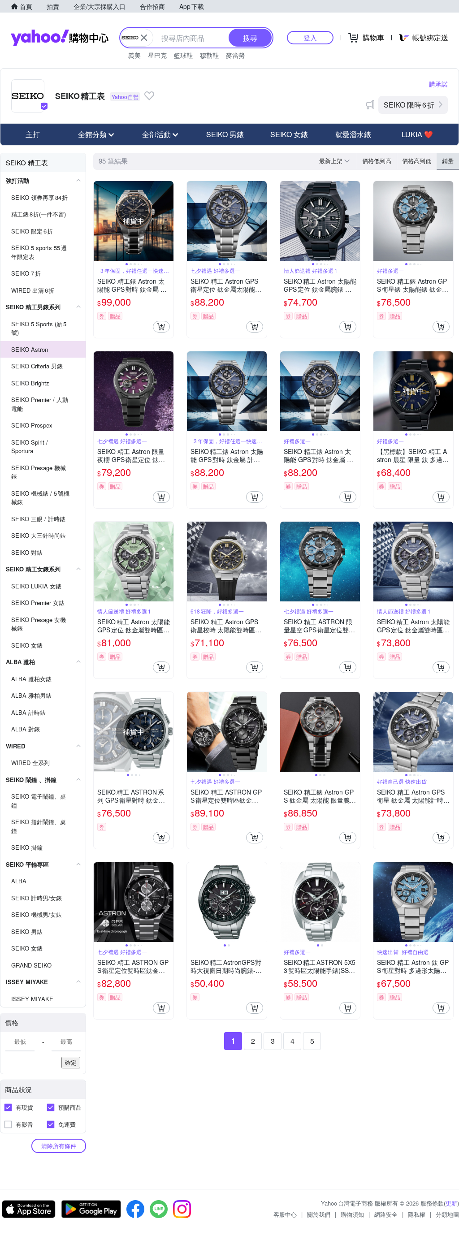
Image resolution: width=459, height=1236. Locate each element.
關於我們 (318, 1214)
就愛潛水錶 (353, 134)
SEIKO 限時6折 (409, 104)
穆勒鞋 (209, 55)
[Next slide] (167, 221)
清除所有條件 (58, 1145)
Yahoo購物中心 (59, 37)
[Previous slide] (99, 221)
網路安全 (386, 1214)
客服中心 (285, 1214)
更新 (451, 1203)
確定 (71, 1062)
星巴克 (157, 55)
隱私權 (416, 1214)
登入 (310, 37)
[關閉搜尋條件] (144, 37)
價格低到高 (376, 160)
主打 (33, 134)
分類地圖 (447, 1214)
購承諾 (438, 83)
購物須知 (352, 1214)
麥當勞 (235, 55)
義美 (134, 55)
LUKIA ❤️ (417, 134)
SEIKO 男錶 (225, 134)
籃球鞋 (183, 55)
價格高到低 (416, 160)
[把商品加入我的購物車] (161, 327)
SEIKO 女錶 (289, 134)
